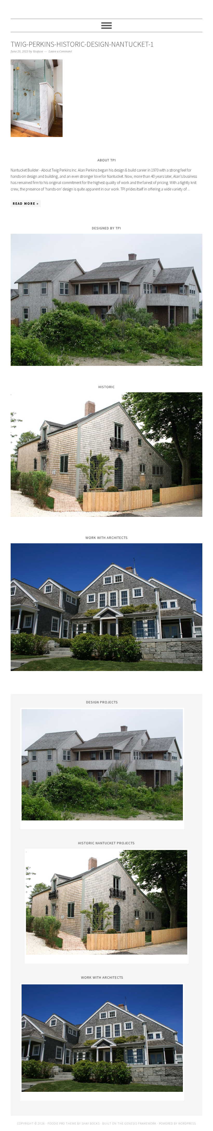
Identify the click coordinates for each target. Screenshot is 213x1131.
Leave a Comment (60, 51)
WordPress (187, 1123)
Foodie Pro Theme (62, 1123)
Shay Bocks (91, 1123)
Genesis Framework (140, 1123)
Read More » (26, 203)
